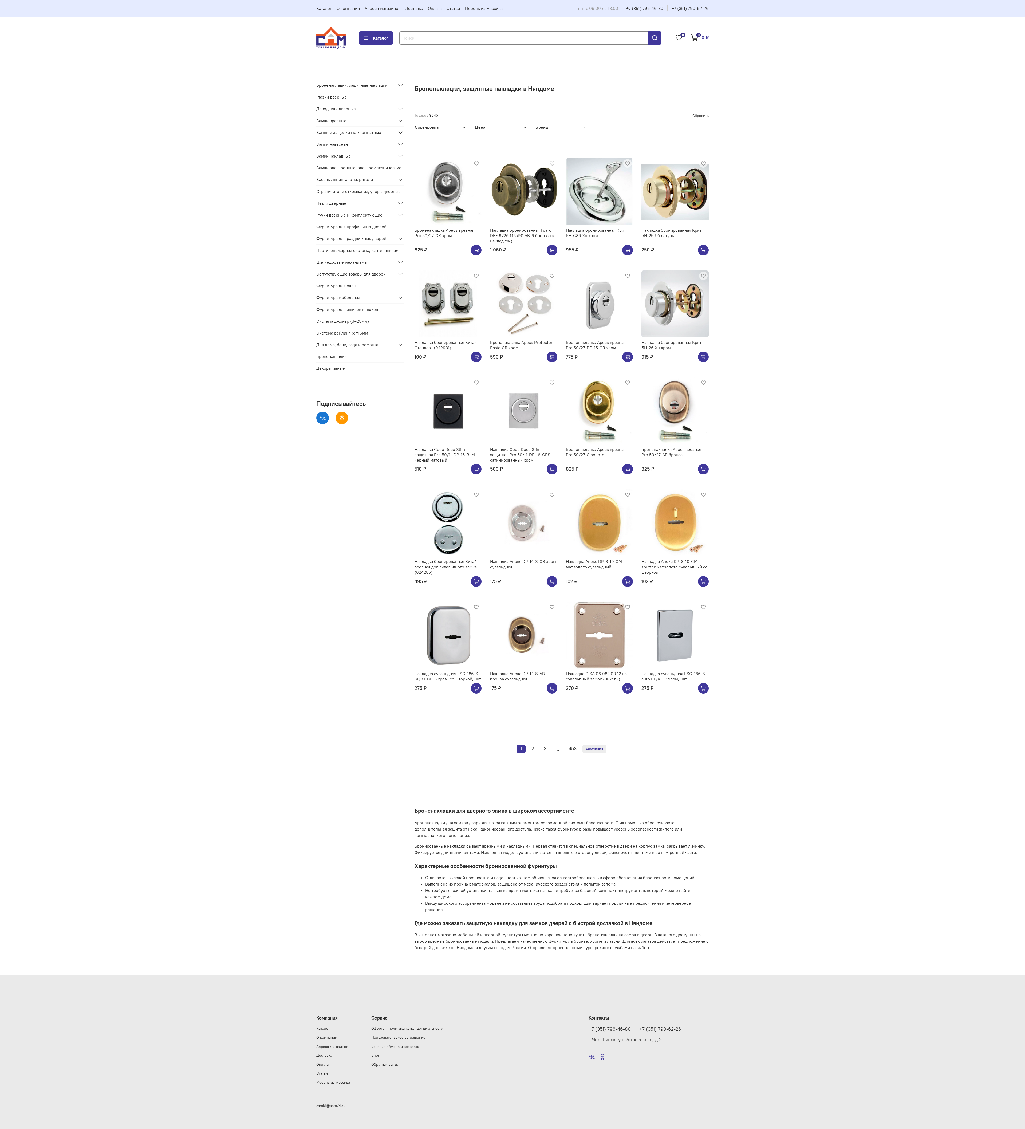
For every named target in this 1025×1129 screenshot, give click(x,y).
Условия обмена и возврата (395, 1046)
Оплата (435, 8)
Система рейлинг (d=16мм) (343, 333)
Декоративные (330, 368)
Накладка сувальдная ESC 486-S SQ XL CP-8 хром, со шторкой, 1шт (448, 676)
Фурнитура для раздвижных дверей (351, 238)
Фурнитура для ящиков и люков (347, 309)
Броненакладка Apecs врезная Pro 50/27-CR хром (444, 232)
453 (573, 749)
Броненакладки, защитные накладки (352, 85)
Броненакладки (331, 356)
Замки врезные (331, 120)
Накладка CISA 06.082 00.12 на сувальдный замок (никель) (596, 676)
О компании (348, 8)
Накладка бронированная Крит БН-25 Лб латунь (671, 232)
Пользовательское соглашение (398, 1037)
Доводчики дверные (336, 109)
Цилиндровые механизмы (341, 262)
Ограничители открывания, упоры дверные (358, 191)
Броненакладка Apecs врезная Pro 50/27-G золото (596, 452)
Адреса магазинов (382, 8)
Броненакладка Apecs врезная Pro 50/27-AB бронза (671, 452)
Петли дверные (331, 203)
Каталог (324, 8)
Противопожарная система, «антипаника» (357, 250)
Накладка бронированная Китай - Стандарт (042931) (447, 345)
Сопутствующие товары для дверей (351, 274)
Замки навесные (332, 144)
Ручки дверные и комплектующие (349, 215)
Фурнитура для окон (336, 285)
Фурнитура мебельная (338, 297)
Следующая (594, 749)
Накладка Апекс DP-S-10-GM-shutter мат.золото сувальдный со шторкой (674, 567)
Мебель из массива (484, 8)
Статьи (453, 8)
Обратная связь (384, 1064)
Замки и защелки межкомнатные (348, 132)
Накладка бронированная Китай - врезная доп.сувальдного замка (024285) (447, 567)
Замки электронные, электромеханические (358, 168)
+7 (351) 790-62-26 (690, 8)
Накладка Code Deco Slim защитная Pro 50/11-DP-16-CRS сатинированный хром (520, 455)
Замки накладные (333, 156)
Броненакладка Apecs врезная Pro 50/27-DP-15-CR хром (596, 345)
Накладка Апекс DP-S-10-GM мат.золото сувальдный (594, 564)
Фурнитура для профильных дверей (351, 226)
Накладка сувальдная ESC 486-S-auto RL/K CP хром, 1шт (674, 676)
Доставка (414, 8)
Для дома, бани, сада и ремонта (347, 344)
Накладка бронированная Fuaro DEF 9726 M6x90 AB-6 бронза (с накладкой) (522, 235)
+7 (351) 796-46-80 (644, 8)
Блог (375, 1055)
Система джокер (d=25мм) (342, 321)
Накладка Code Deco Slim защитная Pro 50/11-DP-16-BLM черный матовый (445, 455)
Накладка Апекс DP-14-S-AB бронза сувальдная (517, 676)
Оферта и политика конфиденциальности (407, 1028)
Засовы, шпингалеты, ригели (344, 179)
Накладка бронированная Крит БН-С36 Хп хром (596, 232)
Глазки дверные (331, 97)
